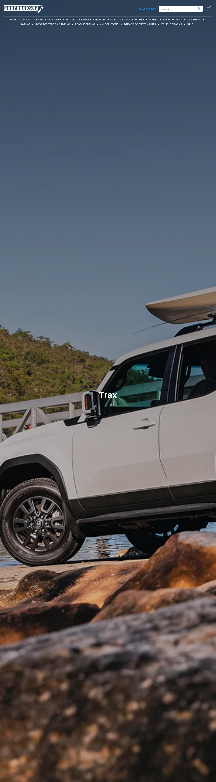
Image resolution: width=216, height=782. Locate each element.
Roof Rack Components (49, 19)
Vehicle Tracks (171, 24)
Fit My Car (24, 19)
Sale (190, 24)
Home (12, 19)
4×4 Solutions (109, 24)
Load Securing (85, 24)
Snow (166, 19)
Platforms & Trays (188, 19)
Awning (25, 24)
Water (153, 19)
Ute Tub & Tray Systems (85, 19)
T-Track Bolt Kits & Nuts (140, 24)
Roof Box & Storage (120, 19)
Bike (141, 19)
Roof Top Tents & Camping (52, 24)
